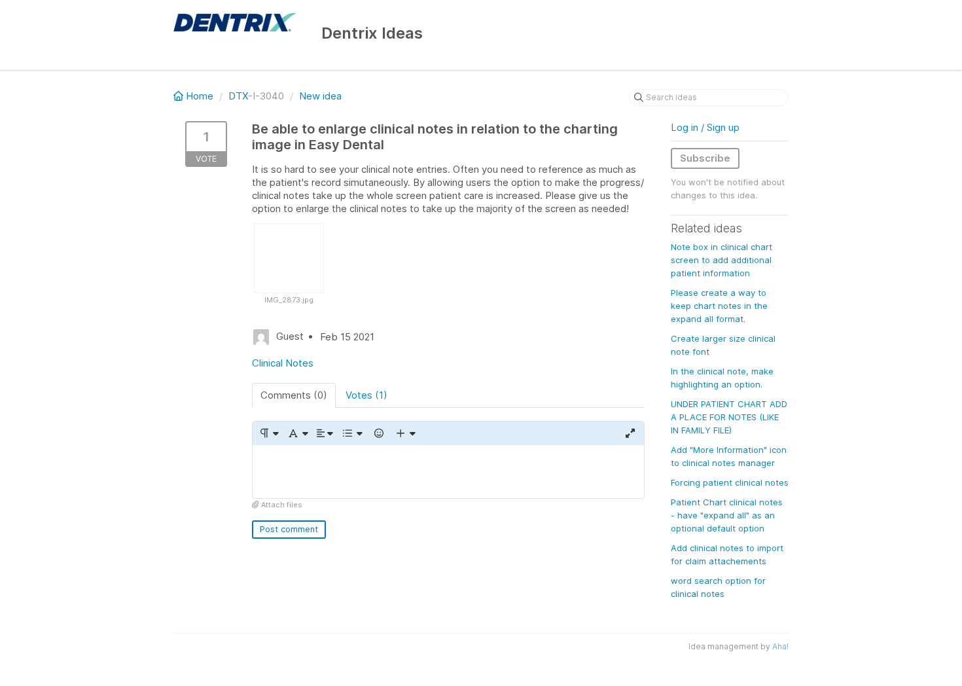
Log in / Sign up (705, 127)
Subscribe (705, 158)
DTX (238, 96)
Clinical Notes (282, 363)
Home (199, 96)
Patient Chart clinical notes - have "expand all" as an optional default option (727, 515)
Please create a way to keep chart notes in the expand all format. (719, 305)
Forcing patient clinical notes (730, 482)
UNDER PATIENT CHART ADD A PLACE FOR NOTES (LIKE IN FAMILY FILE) (729, 417)
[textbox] (448, 472)
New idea (320, 96)
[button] (268, 433)
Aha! (780, 646)
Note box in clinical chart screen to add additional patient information (721, 260)
